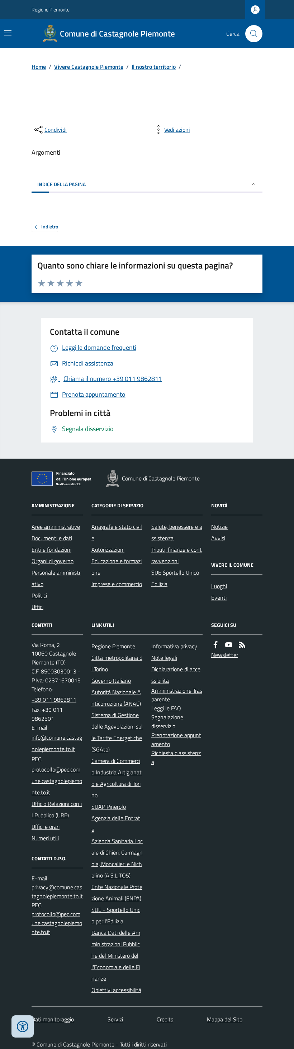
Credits (165, 1019)
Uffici (37, 607)
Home (39, 66)
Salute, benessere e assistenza (176, 532)
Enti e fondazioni (51, 549)
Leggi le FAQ (166, 708)
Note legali (164, 657)
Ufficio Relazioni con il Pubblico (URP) (57, 809)
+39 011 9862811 (54, 699)
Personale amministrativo (56, 578)
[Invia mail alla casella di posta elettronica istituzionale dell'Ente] (57, 743)
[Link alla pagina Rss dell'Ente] (242, 644)
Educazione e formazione (116, 567)
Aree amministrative (56, 526)
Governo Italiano (111, 680)
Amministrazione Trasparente (176, 695)
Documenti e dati (52, 538)
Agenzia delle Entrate (115, 824)
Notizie (219, 526)
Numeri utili (45, 838)
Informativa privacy (174, 646)
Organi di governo (53, 561)
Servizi (115, 1019)
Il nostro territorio (154, 66)
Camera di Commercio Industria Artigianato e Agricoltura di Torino (116, 777)
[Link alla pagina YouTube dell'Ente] (228, 644)
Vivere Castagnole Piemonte (88, 66)
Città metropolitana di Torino (116, 663)
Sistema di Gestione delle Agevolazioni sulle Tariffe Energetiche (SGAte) (117, 732)
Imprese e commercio (116, 584)
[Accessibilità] (22, 1026)
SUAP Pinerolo (108, 806)
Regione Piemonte (51, 9)
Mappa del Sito (224, 1019)
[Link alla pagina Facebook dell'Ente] (215, 644)
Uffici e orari (46, 826)
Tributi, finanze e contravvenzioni (176, 555)
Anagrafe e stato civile (116, 532)
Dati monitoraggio (53, 1019)
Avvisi (218, 538)
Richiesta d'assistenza (176, 757)
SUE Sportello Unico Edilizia (175, 578)
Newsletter (224, 655)
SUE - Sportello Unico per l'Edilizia (115, 915)
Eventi (219, 597)
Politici (39, 595)
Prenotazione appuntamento (176, 739)
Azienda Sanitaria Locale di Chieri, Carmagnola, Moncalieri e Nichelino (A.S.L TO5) (117, 858)
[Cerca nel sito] (251, 33)
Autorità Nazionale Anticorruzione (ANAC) (116, 698)
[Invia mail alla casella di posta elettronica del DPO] (57, 892)
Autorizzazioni (107, 549)
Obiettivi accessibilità (116, 990)
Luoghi (219, 586)
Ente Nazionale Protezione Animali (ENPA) (116, 893)
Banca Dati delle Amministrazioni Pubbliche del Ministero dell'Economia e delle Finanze (115, 955)
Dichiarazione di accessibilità (175, 675)
